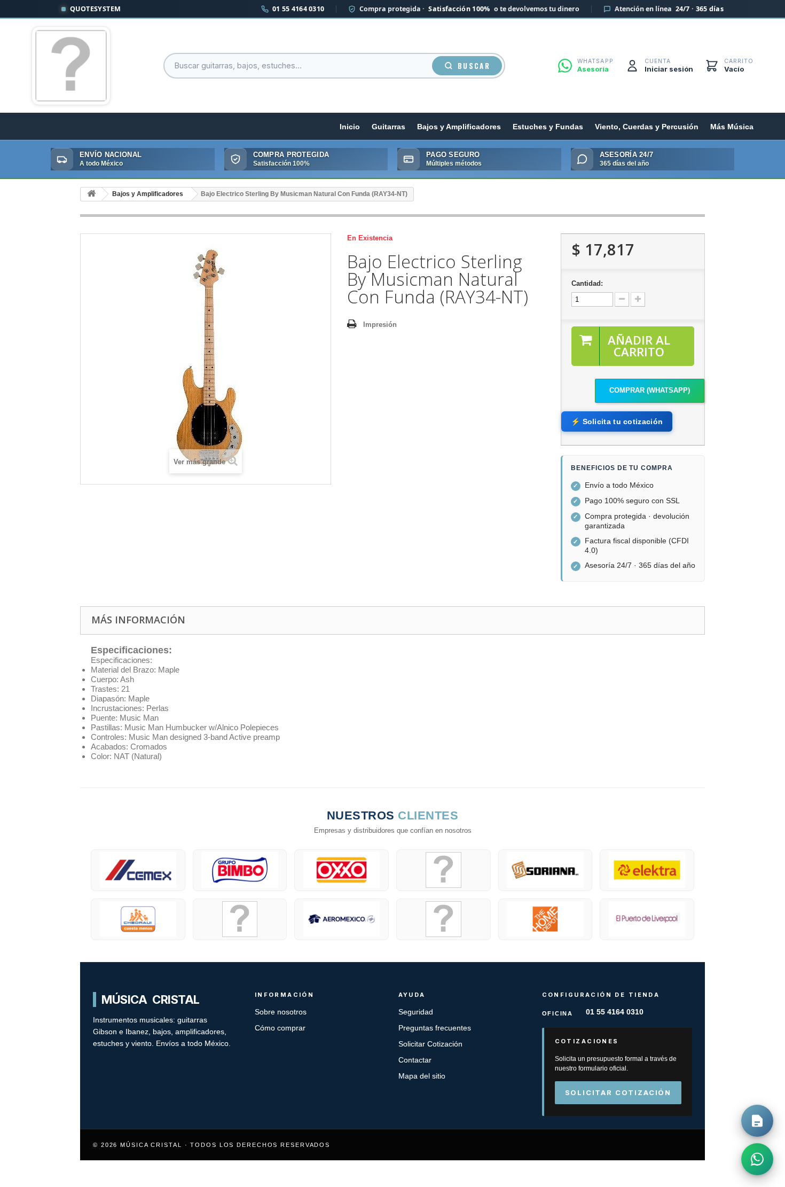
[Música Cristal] (71, 65)
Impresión (380, 325)
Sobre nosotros (281, 1012)
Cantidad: (587, 283)
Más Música (731, 127)
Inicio (350, 127)
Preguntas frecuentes (434, 1028)
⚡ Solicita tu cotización (617, 421)
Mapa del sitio (421, 1076)
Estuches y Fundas (548, 127)
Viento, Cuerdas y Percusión (646, 127)
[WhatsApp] (757, 1159)
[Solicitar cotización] (757, 1121)
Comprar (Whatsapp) (649, 390)
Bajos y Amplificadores (459, 127)
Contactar (414, 1060)
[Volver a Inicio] (91, 194)
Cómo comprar (280, 1028)
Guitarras (388, 127)
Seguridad (415, 1012)
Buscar (474, 65)
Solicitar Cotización (430, 1044)
